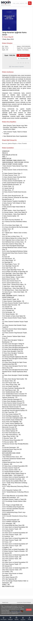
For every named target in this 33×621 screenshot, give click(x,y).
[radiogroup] (23, 62)
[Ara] (30, 3)
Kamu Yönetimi (22, 143)
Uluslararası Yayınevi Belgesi (24, 602)
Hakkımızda (5, 602)
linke (12, 611)
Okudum (29, 609)
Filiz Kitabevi (25, 49)
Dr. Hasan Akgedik (7, 37)
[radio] (18, 62)
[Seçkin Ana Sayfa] (6, 3)
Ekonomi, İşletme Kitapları (9, 143)
